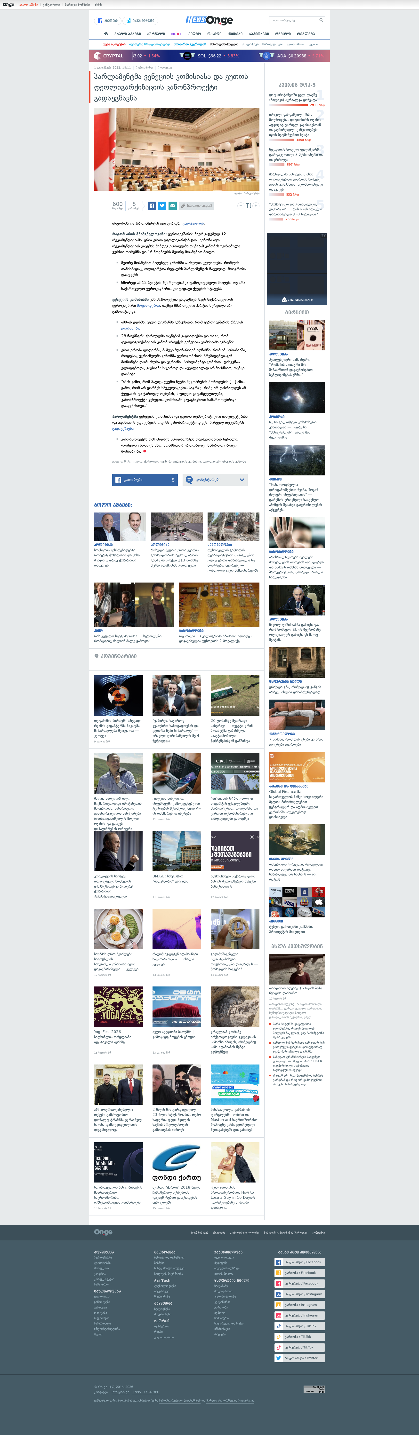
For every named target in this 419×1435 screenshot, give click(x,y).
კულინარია (222, 1302)
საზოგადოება (272, 44)
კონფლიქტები (104, 1279)
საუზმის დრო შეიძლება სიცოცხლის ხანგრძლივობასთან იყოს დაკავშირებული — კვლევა (118, 943)
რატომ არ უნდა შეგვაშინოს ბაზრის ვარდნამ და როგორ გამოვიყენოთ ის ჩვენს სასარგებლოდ (298, 1080)
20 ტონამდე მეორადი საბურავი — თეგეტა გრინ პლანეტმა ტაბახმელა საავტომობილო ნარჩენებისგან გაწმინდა (235, 709)
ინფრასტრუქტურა (107, 1329)
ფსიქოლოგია (224, 1257)
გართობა (221, 1307)
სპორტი (161, 1321)
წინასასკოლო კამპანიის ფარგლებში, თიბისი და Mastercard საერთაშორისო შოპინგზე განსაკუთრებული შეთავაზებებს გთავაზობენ (235, 1098)
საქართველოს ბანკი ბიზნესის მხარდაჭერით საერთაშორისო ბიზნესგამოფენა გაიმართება (118, 1176)
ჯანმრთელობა (228, 1252)
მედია (98, 1334)
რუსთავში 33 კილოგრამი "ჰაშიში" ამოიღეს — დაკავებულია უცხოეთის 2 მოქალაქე (221, 613)
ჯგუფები (110, 21)
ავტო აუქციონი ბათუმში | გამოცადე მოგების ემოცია (177, 1020)
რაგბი (158, 1331)
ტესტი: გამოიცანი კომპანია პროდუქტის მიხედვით (297, 910)
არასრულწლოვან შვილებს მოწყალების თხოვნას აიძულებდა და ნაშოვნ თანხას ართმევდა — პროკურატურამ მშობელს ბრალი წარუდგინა (297, 548)
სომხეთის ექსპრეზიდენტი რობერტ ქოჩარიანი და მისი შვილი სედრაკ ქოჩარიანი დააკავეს (122, 540)
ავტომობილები (225, 1296)
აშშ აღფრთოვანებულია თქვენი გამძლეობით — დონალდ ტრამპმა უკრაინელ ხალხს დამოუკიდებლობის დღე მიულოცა (118, 1098)
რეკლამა (306, 34)
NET (176, 34)
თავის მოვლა (224, 1274)
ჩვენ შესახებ (199, 1232)
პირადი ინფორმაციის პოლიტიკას (230, 1400)
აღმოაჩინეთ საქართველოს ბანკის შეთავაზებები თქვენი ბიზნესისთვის (235, 865)
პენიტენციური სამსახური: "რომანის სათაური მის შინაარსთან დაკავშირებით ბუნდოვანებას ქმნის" (297, 349)
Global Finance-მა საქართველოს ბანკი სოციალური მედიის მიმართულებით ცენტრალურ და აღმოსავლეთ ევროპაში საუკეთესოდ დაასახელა (297, 786)
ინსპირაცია (222, 1329)
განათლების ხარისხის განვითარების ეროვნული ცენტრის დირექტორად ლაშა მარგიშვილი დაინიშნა (299, 1047)
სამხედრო (101, 1284)
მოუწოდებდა (148, 305)
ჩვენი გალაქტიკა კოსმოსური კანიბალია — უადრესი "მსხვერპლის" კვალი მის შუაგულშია (297, 411)
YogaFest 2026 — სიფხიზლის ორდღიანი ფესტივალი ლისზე (118, 1020)
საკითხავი (259, 34)
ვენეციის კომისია (187, 461)
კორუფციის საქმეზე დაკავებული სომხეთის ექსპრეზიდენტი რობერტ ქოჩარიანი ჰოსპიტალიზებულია (118, 865)
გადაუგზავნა (123, 428)
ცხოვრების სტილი (231, 1281)
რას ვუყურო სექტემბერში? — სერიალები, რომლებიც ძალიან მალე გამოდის (136, 613)
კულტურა (163, 1303)
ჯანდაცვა (100, 1307)
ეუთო (138, 461)
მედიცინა (220, 1263)
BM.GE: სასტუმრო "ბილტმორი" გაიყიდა (177, 865)
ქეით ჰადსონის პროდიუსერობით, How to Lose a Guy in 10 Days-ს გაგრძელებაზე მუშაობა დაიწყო (235, 1176)
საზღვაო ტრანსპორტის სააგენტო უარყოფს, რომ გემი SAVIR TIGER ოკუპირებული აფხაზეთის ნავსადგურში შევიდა (297, 1063)
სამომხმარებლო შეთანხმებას (180, 1400)
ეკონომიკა (295, 44)
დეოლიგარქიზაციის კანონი (224, 461)
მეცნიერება (162, 1296)
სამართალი (102, 1323)
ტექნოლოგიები (165, 1286)
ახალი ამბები (28, 5)
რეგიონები (101, 1318)
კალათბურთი (164, 1337)
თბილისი (100, 1313)
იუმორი (219, 1313)
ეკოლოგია (102, 1296)
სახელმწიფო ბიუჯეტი (169, 1268)
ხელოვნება (162, 1309)
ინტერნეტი (161, 1291)
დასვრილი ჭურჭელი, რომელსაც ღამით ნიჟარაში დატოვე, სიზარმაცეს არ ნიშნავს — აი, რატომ (297, 853)
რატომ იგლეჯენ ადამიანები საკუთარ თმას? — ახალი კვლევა (177, 943)
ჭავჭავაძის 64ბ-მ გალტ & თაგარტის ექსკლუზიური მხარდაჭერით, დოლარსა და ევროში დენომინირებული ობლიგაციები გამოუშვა (235, 787)
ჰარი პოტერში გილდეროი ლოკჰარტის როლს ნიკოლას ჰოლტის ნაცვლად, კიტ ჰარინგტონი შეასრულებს (298, 1030)
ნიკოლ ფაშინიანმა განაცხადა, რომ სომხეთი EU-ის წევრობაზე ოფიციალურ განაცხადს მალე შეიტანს (297, 613)
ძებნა (98, 5)
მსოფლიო (101, 1268)
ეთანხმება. (130, 328)
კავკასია (100, 1274)
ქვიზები (235, 34)
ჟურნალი (156, 34)
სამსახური (221, 1318)
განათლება (102, 1302)
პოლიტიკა (250, 44)
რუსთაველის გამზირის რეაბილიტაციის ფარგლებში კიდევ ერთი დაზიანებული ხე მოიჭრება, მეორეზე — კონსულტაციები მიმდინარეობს (236, 542)
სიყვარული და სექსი (228, 1323)
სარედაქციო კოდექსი (244, 1232)
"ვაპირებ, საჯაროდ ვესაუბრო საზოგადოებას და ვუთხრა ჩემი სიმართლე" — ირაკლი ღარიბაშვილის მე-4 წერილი (177, 709)
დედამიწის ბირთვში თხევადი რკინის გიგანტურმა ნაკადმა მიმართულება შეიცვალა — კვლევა (118, 709)
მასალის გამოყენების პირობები (285, 1232)
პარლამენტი (144, 67)
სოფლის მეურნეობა (168, 1274)
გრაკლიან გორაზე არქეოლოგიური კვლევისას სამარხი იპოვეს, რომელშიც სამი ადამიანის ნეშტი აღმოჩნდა (235, 1020)
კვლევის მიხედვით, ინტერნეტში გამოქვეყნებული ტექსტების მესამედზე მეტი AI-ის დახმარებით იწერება (177, 787)
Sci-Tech (162, 1281)
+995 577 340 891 (146, 1392)
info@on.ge (120, 1392)
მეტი (311, 44)
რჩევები (220, 1334)
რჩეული (283, 34)
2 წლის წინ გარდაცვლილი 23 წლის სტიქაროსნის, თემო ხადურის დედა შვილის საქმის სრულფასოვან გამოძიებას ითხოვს (177, 1098)
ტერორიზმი (102, 1263)
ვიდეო (194, 34)
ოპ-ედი (214, 34)
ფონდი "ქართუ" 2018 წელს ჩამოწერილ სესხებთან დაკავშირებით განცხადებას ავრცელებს (177, 1176)
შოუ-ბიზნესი (162, 1314)
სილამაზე (221, 1286)
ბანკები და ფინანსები (169, 1257)
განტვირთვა (51, 5)
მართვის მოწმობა (77, 5)
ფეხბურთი (161, 1326)
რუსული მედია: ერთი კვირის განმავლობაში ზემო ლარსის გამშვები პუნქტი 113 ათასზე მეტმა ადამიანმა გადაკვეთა (179, 540)
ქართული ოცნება (157, 461)
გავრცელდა (193, 223)
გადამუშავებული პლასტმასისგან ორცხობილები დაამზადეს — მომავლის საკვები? (235, 943)
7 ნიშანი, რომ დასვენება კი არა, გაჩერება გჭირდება (297, 723)
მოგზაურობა (223, 1291)
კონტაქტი (318, 1232)
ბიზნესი (159, 1263)
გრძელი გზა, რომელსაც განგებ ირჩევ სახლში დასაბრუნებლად (297, 671)
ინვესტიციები (143, 21)
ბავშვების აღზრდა (227, 1268)
